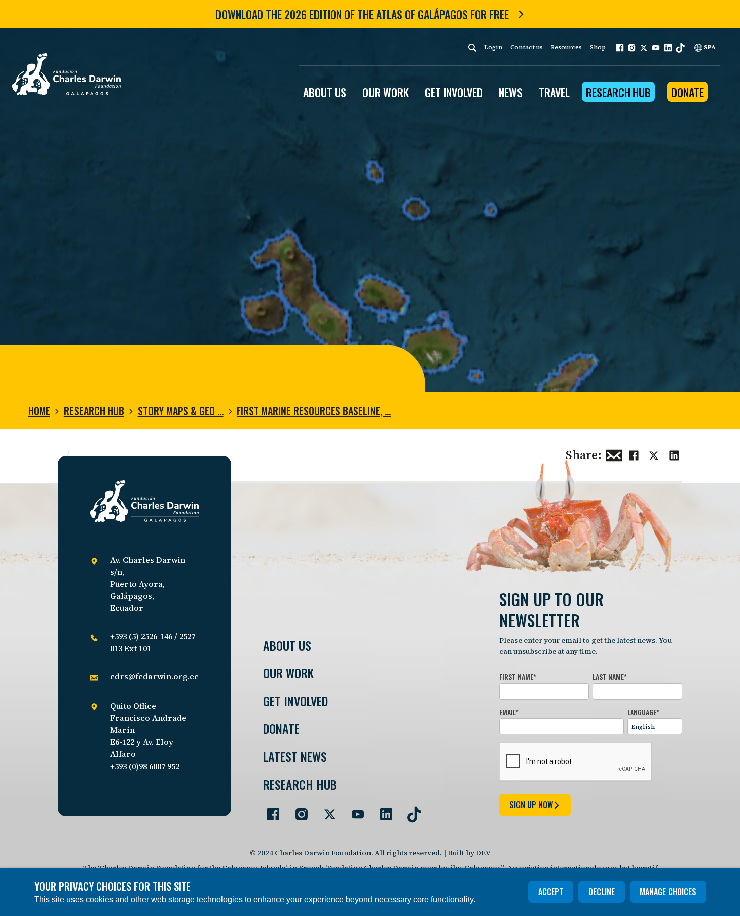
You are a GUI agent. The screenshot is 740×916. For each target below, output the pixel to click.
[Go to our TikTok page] (410, 810)
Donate (687, 92)
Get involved (295, 701)
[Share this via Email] (614, 454)
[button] (620, 48)
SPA (709, 47)
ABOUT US (324, 92)
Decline (601, 892)
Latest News (295, 757)
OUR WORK (385, 92)
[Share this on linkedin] (674, 454)
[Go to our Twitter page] (326, 810)
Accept (550, 892)
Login (493, 47)
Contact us (526, 47)
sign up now (531, 805)
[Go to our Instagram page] (297, 810)
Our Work (288, 673)
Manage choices (668, 892)
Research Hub (618, 92)
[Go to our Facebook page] (269, 810)
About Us (287, 645)
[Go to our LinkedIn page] (382, 810)
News (511, 92)
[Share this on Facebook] (634, 454)
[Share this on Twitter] (654, 454)
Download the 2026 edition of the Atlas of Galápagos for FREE (362, 14)
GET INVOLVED (454, 92)
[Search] (472, 47)
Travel (554, 92)
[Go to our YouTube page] (354, 810)
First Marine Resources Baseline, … (314, 410)
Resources (566, 47)
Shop (598, 47)
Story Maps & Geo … (181, 410)
